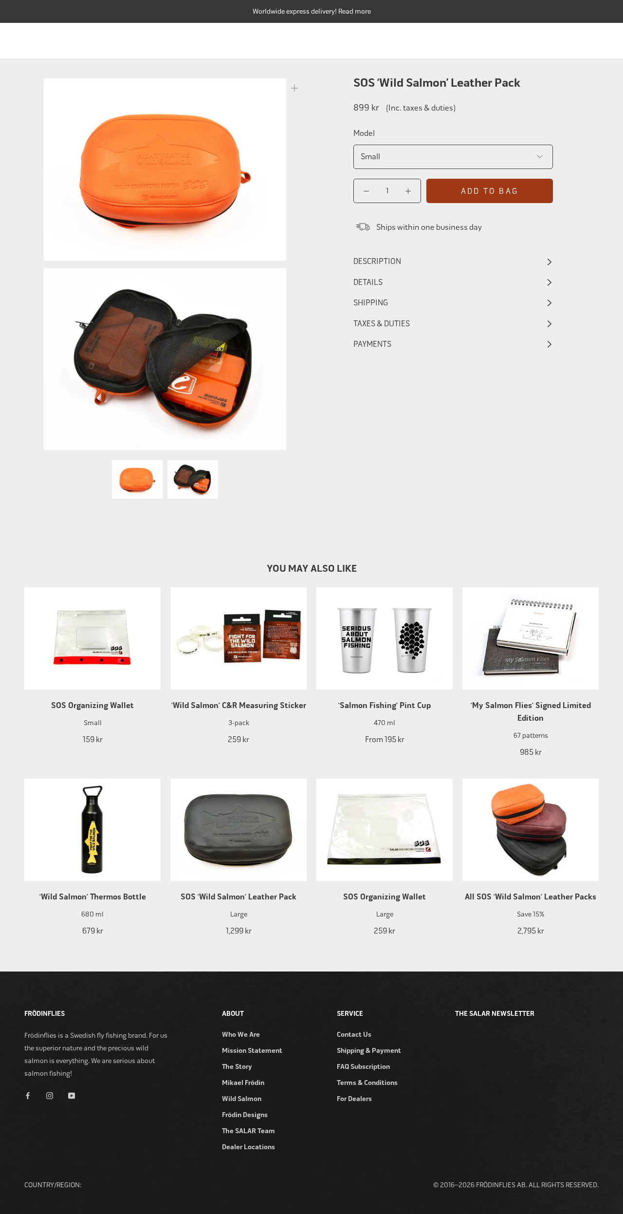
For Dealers (354, 1099)
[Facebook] (27, 1095)
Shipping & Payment (369, 1050)
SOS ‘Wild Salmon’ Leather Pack (238, 897)
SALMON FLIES (431, 38)
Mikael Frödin (243, 1083)
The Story (237, 1067)
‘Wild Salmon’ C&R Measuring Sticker (238, 705)
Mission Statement (252, 1050)
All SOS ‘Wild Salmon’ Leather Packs (530, 897)
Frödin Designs (245, 1115)
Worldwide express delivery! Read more (312, 11)
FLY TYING (491, 38)
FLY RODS (268, 38)
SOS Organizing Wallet (92, 705)
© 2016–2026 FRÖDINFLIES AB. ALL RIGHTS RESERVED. (516, 1185)
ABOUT (588, 38)
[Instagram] (49, 1095)
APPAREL (541, 38)
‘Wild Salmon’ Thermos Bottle (92, 897)
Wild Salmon (241, 1099)
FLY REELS (320, 38)
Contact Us (354, 1034)
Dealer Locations (248, 1147)
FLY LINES (372, 38)
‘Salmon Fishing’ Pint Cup (384, 705)
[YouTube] (71, 1095)
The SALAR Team (248, 1131)
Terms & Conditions (367, 1083)
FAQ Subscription (363, 1067)
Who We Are (241, 1034)
